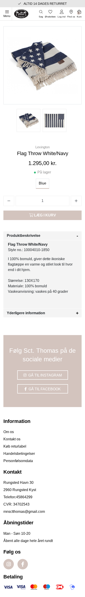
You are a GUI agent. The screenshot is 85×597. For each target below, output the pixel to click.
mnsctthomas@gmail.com (24, 511)
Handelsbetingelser (19, 454)
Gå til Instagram (44, 375)
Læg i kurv (44, 215)
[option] (28, 120)
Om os (8, 432)
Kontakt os (11, 439)
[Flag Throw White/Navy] (28, 120)
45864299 (24, 497)
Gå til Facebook (44, 389)
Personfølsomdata (18, 461)
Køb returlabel (14, 446)
